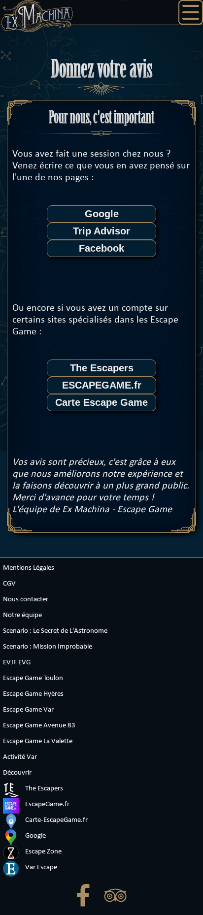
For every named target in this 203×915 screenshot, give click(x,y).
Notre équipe (22, 615)
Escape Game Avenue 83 (39, 725)
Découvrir (17, 773)
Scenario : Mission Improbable (47, 647)
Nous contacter (25, 599)
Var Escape (40, 867)
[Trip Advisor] (118, 898)
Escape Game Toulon (33, 678)
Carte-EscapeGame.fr (56, 820)
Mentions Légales (28, 568)
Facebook (101, 248)
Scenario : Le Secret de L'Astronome (55, 631)
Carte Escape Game (101, 402)
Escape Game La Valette (37, 741)
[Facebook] (86, 898)
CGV (9, 584)
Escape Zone (43, 851)
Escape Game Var (28, 710)
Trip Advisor (101, 231)
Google (102, 213)
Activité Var (20, 757)
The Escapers (102, 367)
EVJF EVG (17, 662)
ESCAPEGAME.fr (101, 385)
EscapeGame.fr (46, 804)
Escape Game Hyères (33, 694)
